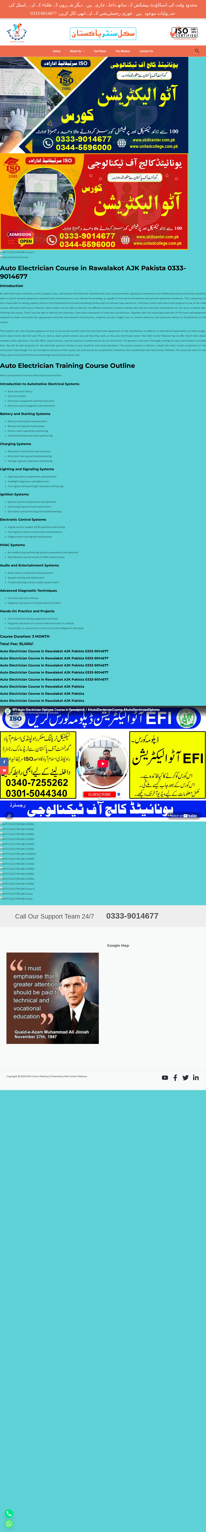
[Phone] (9, 1513)
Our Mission (123, 51)
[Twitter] (185, 1077)
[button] (82, 51)
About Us (75, 51)
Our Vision (100, 51)
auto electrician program (171, 303)
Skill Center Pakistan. (33, 307)
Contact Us (146, 51)
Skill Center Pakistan (159, 335)
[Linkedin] (196, 1077)
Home (56, 51)
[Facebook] (175, 1077)
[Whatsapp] (9, 1523)
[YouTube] (165, 1077)
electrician (189, 293)
